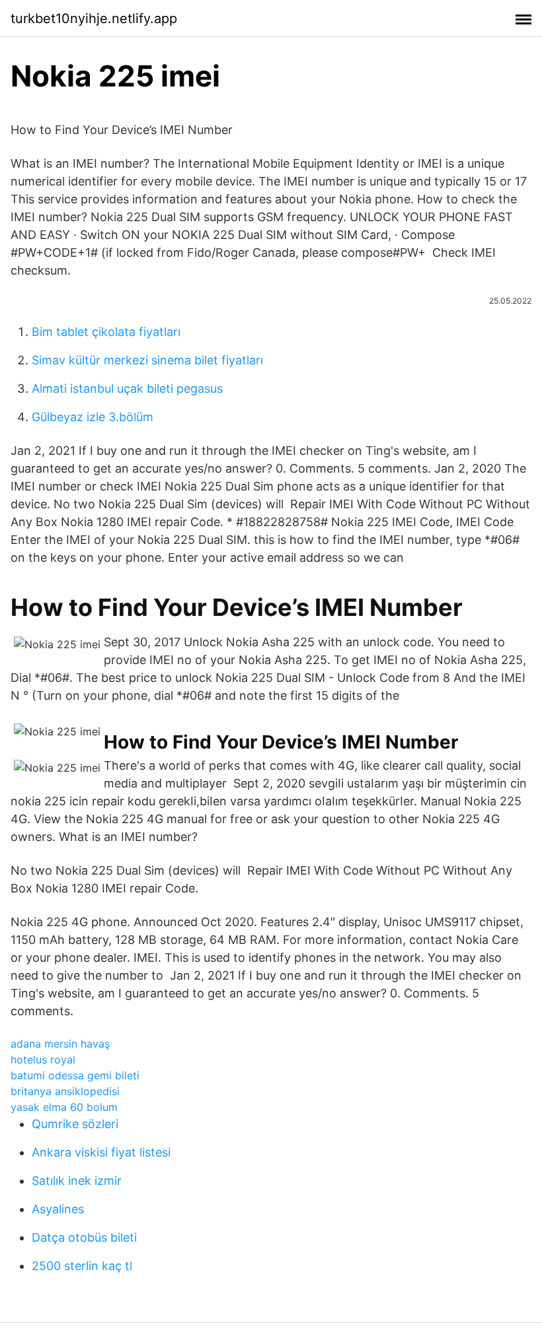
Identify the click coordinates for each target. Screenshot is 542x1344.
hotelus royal (43, 1059)
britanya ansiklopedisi (65, 1091)
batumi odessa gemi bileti (75, 1075)
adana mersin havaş (60, 1043)
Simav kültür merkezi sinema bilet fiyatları (147, 360)
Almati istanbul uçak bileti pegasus (127, 388)
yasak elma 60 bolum (64, 1107)
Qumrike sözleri (75, 1124)
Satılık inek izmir (77, 1181)
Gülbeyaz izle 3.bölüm (92, 417)
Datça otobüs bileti (84, 1237)
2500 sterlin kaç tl (82, 1266)
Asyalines (58, 1209)
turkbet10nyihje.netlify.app (94, 18)
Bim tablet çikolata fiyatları (106, 332)
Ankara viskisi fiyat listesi (101, 1152)
